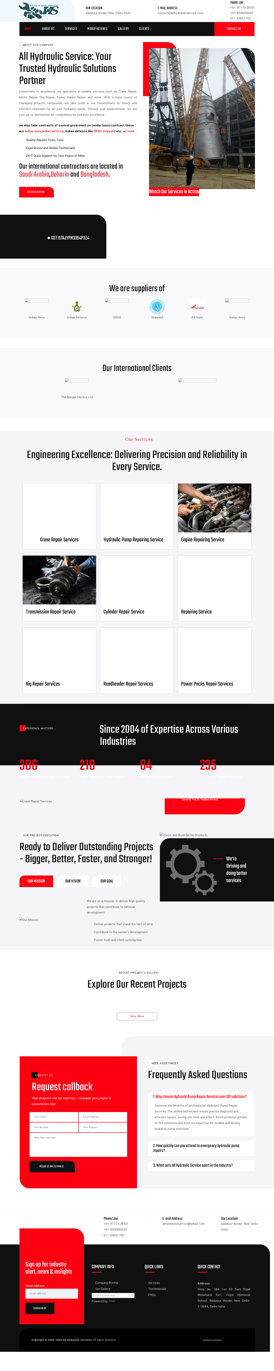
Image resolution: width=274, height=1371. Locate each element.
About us (48, 29)
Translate (122, 1301)
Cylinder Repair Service (124, 611)
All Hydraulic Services (77, 1340)
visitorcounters (212, 1340)
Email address (35, 1285)
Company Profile (106, 1283)
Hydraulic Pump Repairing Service (133, 539)
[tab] (36, 881)
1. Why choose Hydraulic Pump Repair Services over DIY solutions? (200, 1096)
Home (28, 29)
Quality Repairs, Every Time (45, 140)
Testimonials (157, 1289)
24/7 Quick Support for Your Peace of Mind (55, 156)
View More (137, 1016)
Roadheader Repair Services (128, 684)
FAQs (152, 1295)
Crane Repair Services (59, 539)
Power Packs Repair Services (207, 684)
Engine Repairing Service (202, 539)
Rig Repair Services (43, 684)
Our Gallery (102, 1289)
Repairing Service (196, 611)
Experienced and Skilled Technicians (50, 148)
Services (71, 29)
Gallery (123, 29)
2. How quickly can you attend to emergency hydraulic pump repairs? (196, 1148)
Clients (144, 29)
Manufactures (97, 29)
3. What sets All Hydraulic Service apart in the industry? (193, 1165)
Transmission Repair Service (51, 611)
